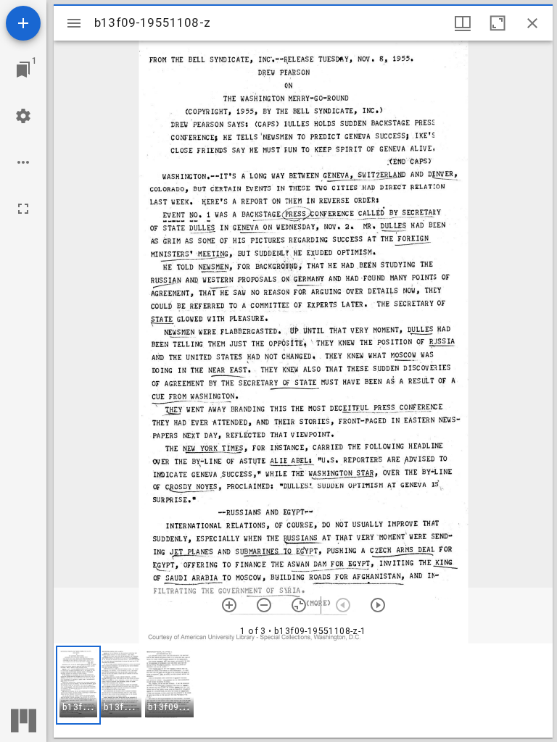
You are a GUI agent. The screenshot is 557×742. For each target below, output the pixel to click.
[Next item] (377, 605)
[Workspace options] (23, 162)
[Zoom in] (229, 605)
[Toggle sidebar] (74, 23)
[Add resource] (23, 23)
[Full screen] (23, 208)
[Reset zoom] (298, 605)
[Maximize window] (497, 23)
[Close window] (532, 23)
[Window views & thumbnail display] (462, 23)
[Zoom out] (264, 605)
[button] (78, 685)
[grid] (303, 690)
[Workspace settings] (23, 116)
